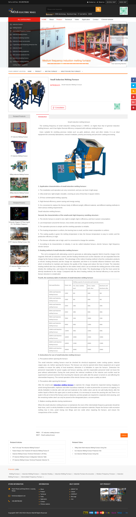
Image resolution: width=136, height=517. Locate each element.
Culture (73, 491)
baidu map (123, 2)
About (51, 19)
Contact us (91, 2)
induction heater (17, 48)
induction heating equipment (21, 51)
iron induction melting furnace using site (86, 454)
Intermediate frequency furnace (22, 31)
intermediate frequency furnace (31, 477)
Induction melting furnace (71, 71)
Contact (95, 19)
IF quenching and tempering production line (25, 44)
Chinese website (107, 19)
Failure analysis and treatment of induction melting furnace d (30, 450)
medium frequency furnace (105, 474)
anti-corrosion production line (21, 54)
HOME (44, 19)
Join (72, 499)
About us (101, 2)
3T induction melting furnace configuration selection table (29, 457)
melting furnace (14, 474)
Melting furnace (17, 27)
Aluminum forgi (71, 14)
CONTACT (74, 494)
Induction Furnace (18, 24)
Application (86, 19)
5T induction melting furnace (50, 432)
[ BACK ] (124, 435)
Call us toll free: (13, 2)
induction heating (46, 474)
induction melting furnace (30, 474)
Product (59, 19)
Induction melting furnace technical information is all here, (29, 454)
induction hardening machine (21, 38)
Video (77, 19)
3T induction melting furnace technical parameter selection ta (30, 460)
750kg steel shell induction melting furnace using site (90, 447)
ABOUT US (74, 489)
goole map (112, 2)
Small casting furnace (48, 435)
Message (73, 496)
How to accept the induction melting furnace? (26, 447)
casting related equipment (20, 65)
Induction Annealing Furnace (20, 58)
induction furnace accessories (84, 474)
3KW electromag (60, 14)
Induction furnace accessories (21, 41)
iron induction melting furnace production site (88, 450)
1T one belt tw (82, 14)
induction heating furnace (20, 34)
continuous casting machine (21, 61)
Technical (68, 19)
